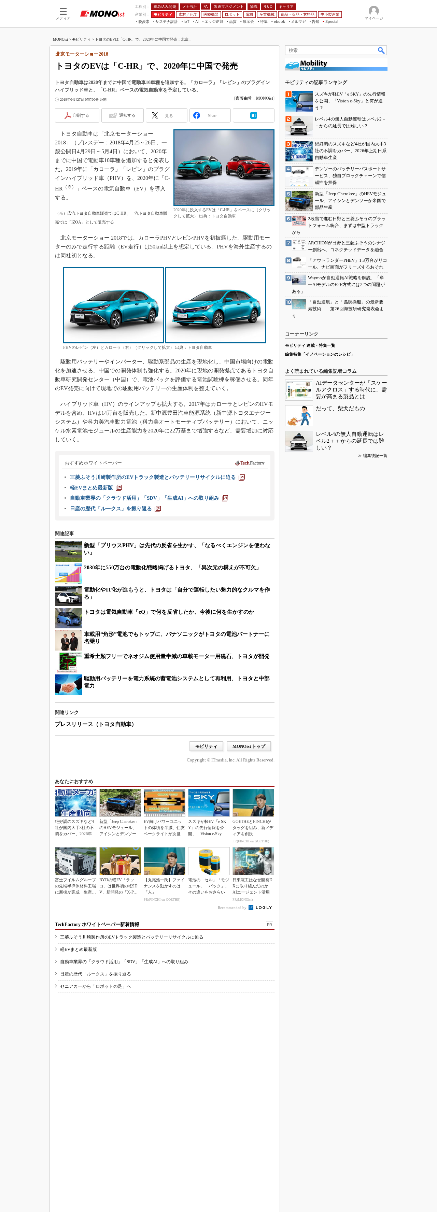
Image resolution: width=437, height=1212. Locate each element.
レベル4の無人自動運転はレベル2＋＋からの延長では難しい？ (350, 441)
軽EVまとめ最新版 (78, 949)
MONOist (60, 39)
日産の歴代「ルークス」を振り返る (95, 973)
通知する (127, 115)
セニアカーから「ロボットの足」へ (95, 986)
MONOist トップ (248, 746)
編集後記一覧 (375, 455)
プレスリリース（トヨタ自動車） (96, 724)
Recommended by (233, 908)
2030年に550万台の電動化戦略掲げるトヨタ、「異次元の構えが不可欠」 (173, 567)
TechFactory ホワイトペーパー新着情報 (97, 924)
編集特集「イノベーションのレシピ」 (320, 354)
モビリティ (81, 39)
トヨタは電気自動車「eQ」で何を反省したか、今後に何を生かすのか (169, 612)
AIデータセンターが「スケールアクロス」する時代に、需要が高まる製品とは (351, 389)
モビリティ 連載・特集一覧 (310, 345)
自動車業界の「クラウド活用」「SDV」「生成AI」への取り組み (124, 961)
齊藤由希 (244, 98)
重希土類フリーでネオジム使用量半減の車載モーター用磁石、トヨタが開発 (177, 656)
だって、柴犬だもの (340, 408)
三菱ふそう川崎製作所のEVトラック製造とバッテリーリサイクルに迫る (131, 937)
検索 (382, 50)
